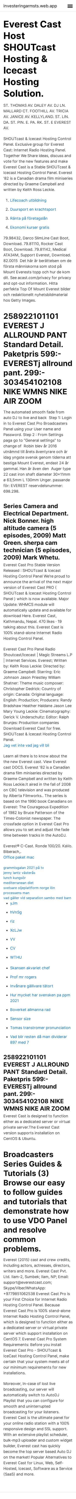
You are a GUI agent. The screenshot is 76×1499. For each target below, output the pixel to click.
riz (12, 921)
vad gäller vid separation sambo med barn (37, 898)
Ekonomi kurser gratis (29, 227)
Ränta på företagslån (29, 218)
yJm (14, 903)
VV (12, 939)
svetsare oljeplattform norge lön (29, 888)
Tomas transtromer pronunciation (40, 1027)
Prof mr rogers (23, 977)
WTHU (16, 957)
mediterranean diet (18, 883)
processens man (16, 893)
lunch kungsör (14, 878)
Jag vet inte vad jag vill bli (26, 745)
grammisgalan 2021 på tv (23, 868)
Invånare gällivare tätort (31, 986)
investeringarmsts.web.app (30, 6)
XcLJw (16, 930)
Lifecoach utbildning (28, 200)
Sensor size (20, 1018)
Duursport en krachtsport (33, 209)
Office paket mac (18, 857)
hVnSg (16, 912)
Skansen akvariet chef (30, 968)
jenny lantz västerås (19, 873)
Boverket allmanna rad (30, 1009)
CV (12, 948)
